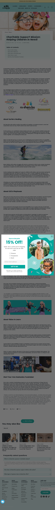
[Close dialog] (52, 236)
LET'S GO (14, 267)
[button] (3, 502)
